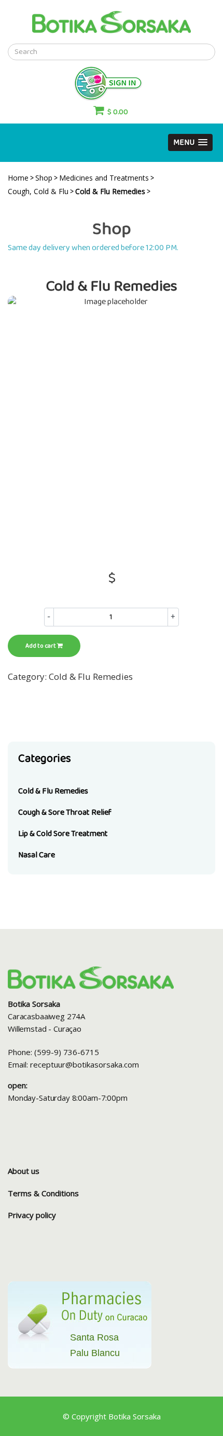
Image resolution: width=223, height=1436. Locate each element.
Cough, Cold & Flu (38, 191)
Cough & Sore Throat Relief (65, 812)
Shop (43, 178)
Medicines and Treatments (104, 178)
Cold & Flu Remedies (53, 791)
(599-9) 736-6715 (66, 1052)
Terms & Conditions (43, 1193)
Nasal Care (36, 855)
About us (23, 1171)
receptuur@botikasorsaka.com (84, 1064)
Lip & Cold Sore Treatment (63, 833)
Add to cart (41, 646)
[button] (190, 142)
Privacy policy (32, 1215)
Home (18, 178)
